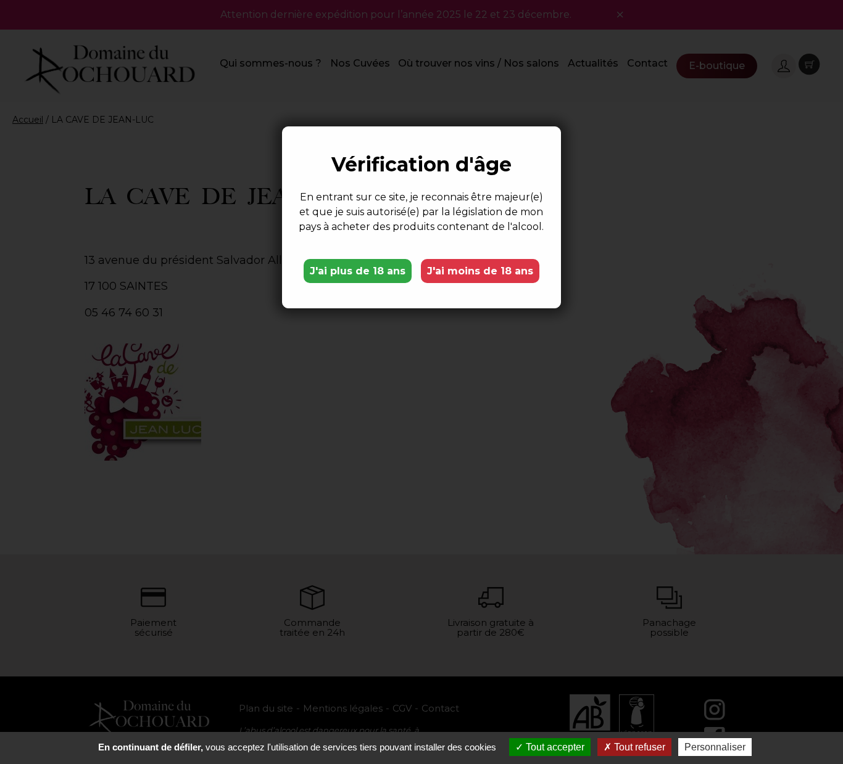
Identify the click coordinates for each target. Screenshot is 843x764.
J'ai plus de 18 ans (357, 271)
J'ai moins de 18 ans (480, 271)
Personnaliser (714, 747)
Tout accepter (553, 747)
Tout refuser (638, 747)
